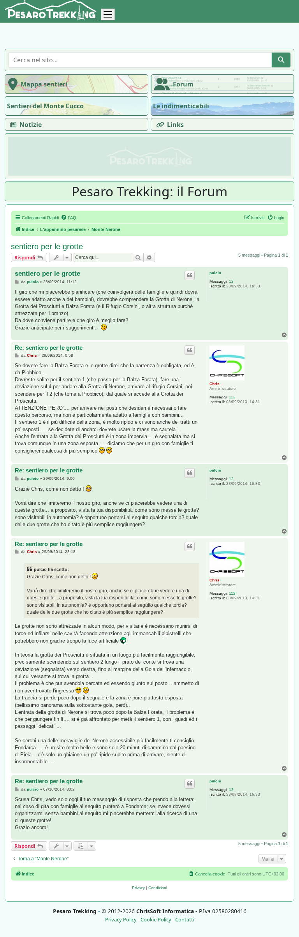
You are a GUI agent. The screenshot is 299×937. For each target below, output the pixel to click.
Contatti (184, 919)
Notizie (30, 124)
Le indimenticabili (181, 106)
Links (175, 124)
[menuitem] (68, 217)
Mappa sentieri (44, 84)
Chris (214, 384)
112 (232, 397)
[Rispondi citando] (190, 275)
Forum (183, 84)
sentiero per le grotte (47, 246)
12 (231, 281)
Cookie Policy (156, 919)
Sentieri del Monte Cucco (45, 106)
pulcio (215, 273)
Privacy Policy (121, 919)
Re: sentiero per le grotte (49, 347)
